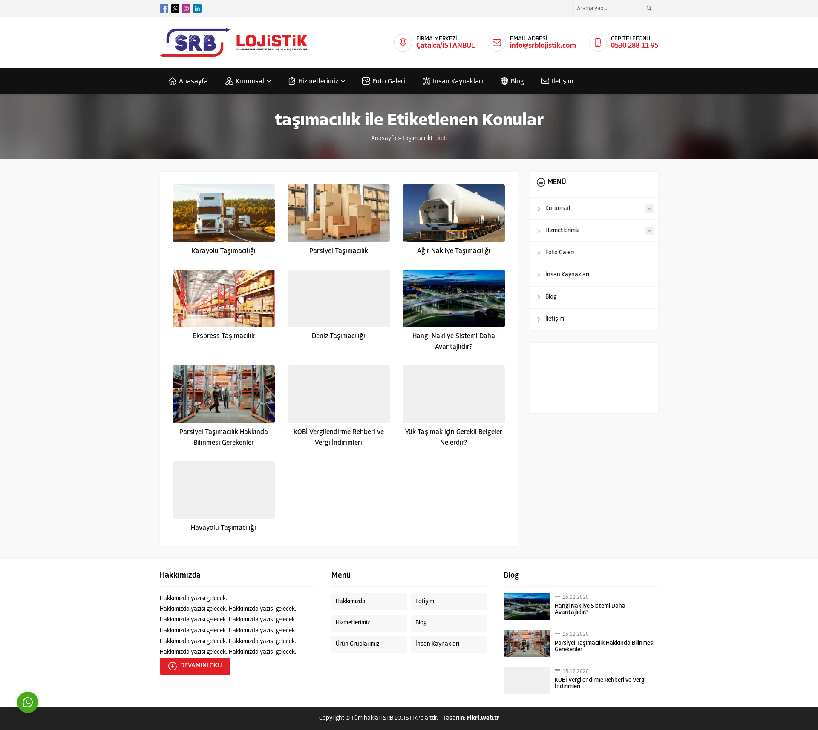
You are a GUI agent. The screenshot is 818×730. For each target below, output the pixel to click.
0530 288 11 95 (634, 45)
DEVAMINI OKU (201, 666)
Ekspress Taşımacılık (224, 336)
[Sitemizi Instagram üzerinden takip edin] (186, 8)
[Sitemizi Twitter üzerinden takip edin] (175, 8)
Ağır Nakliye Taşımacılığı (453, 251)
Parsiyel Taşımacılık (338, 251)
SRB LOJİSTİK (400, 718)
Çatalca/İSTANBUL (445, 45)
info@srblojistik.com (543, 45)
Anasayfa (384, 138)
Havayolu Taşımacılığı (223, 528)
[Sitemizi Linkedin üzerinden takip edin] (197, 8)
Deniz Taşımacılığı (338, 336)
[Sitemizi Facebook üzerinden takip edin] (164, 8)
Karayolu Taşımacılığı (224, 251)
